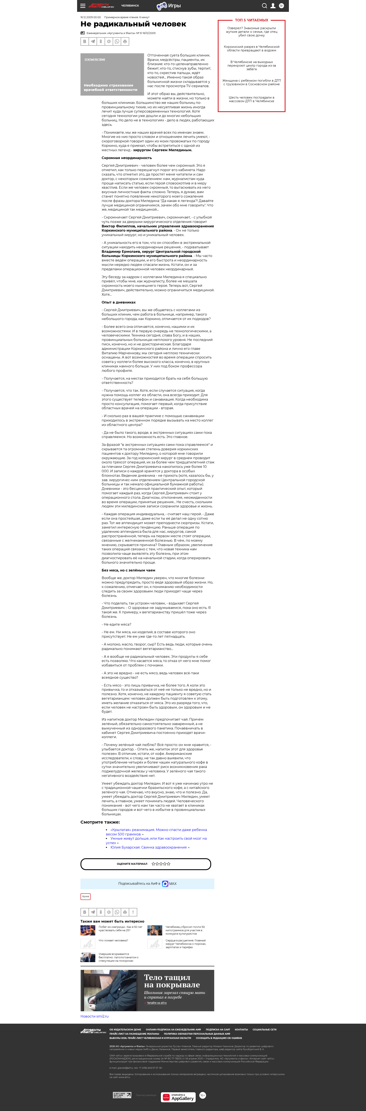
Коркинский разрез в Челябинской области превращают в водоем (252, 48)
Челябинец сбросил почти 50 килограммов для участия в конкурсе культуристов (185, 930)
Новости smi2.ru (94, 1016)
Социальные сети (264, 1029)
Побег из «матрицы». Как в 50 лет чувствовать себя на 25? (120, 928)
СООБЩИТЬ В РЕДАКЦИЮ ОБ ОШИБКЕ (219, 1038)
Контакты (241, 1029)
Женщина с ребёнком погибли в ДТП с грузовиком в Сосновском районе (251, 82)
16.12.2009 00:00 (90, 17)
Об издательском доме (125, 1029)
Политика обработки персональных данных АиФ (197, 1034)
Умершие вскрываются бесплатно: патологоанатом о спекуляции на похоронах (119, 957)
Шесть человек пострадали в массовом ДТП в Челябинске (251, 99)
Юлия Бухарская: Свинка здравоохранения (149, 847)
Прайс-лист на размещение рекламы (134, 1034)
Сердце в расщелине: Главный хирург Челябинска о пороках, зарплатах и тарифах (186, 944)
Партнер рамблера (146, 1095)
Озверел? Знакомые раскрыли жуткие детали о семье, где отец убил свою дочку (251, 31)
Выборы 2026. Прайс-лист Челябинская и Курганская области (150, 1038)
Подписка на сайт (218, 1029)
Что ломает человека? (113, 940)
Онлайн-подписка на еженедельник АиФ (173, 1029)
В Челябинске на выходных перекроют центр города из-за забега (251, 65)
